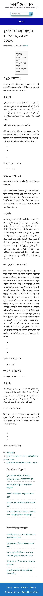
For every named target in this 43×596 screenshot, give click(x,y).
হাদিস (13, 453)
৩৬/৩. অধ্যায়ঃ (21, 69)
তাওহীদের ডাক (21, 4)
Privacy (33, 587)
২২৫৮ (18, 66)
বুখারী (8, 453)
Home (9, 587)
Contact (24, 587)
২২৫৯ (18, 72)
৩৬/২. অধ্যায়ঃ (21, 63)
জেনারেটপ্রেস (34, 592)
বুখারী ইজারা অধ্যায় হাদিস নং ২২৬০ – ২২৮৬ (21, 463)
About (16, 587)
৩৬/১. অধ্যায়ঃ (21, 57)
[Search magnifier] (30, 13)
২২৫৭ (18, 60)
